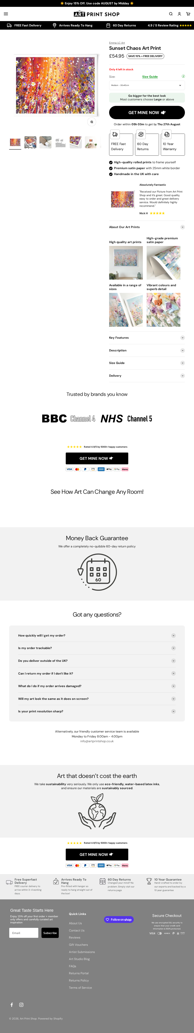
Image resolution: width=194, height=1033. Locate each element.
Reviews (74, 937)
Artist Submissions (82, 952)
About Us (75, 923)
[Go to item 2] (30, 143)
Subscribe (50, 933)
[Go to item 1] (15, 143)
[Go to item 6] (91, 143)
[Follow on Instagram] (21, 1004)
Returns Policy (79, 980)
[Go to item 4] (61, 143)
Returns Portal (79, 973)
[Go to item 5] (76, 143)
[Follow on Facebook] (11, 1004)
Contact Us (76, 930)
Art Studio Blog (79, 959)
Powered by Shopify (50, 1018)
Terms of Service (80, 988)
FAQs (72, 966)
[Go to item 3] (45, 143)
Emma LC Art (117, 42)
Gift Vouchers (78, 945)
